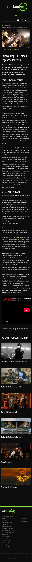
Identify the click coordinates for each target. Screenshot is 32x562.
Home (5, 25)
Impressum (23, 519)
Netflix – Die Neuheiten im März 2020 (11, 437)
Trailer (20, 239)
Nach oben (27, 494)
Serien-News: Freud (6, 462)
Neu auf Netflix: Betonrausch (9, 412)
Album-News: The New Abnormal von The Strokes (14, 362)
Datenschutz (23, 521)
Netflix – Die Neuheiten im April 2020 (11, 387)
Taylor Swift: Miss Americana (9, 487)
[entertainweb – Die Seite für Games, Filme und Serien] (16, 7)
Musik (9, 25)
